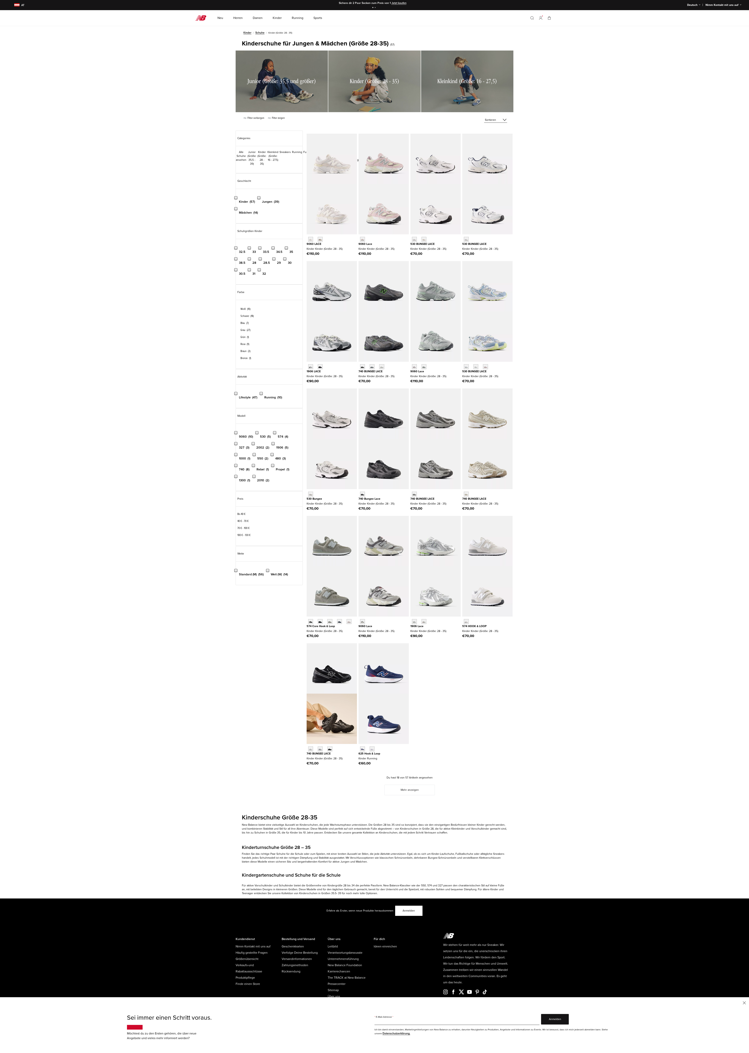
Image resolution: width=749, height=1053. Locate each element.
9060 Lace (365, 244)
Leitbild (333, 946)
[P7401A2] (372, 366)
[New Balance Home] (202, 18)
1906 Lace (416, 626)
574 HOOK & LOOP (474, 626)
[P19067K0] (310, 366)
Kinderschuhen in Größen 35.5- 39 (320, 893)
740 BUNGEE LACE (370, 371)
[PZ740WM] (310, 749)
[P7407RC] (381, 366)
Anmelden (409, 910)
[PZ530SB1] (414, 239)
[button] (541, 18)
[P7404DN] (466, 494)
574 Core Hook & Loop (321, 626)
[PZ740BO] (362, 494)
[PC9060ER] (310, 239)
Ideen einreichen (385, 946)
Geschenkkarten (293, 946)
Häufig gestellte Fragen (252, 953)
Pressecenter (336, 984)
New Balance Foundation (345, 965)
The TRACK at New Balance (347, 978)
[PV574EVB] (310, 621)
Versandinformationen (297, 959)
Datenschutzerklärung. (396, 1033)
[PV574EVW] (466, 621)
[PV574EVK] (349, 621)
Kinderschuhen (388, 832)
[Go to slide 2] (375, 7)
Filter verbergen (255, 118)
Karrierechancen (339, 971)
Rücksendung (291, 971)
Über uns (334, 996)
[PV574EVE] (320, 621)
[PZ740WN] (320, 749)
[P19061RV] (414, 621)
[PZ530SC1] (424, 239)
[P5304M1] (485, 366)
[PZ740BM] (330, 749)
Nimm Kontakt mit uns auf (253, 946)
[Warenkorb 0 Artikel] (549, 18)
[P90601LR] (424, 366)
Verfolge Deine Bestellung (300, 953)
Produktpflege (245, 978)
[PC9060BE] (362, 239)
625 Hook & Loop (369, 753)
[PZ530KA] (466, 239)
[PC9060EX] (320, 239)
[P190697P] (320, 366)
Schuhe (259, 32)
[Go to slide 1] (373, 7)
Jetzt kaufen (398, 3)
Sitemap (333, 990)
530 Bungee (314, 498)
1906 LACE (314, 371)
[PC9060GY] (362, 621)
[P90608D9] (414, 366)
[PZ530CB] (310, 494)
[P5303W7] (466, 366)
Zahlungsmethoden (295, 965)
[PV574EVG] (330, 621)
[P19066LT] (424, 621)
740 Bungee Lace (369, 498)
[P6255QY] (362, 749)
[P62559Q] (372, 749)
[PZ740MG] (414, 494)
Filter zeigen (278, 118)
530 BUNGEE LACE (422, 244)
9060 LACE (314, 244)
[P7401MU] (362, 366)
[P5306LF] (476, 366)
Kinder (247, 32)
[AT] (14, 5)
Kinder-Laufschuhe (442, 854)
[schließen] (744, 1003)
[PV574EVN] (339, 621)
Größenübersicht (247, 959)
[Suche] (532, 18)
